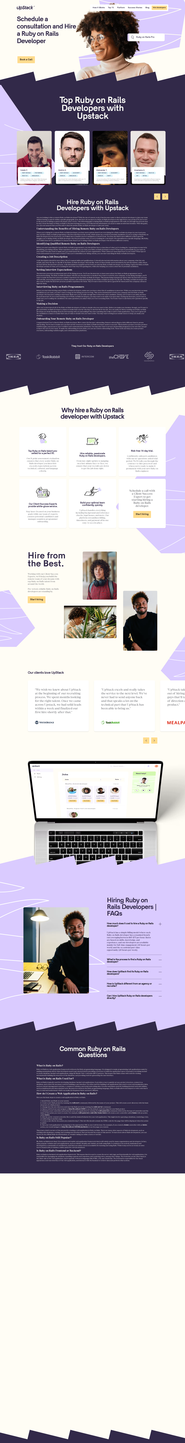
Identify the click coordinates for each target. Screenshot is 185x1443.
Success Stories (135, 8)
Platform (121, 8)
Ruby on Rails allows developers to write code (126, 1088)
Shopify (84, 1143)
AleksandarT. (101, 170)
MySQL (145, 175)
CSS (99, 1158)
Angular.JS (35, 175)
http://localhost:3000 (77, 1109)
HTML (95, 1158)
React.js (24, 175)
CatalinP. (24, 170)
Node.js (62, 175)
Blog (147, 8)
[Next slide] (165, 197)
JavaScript (76, 172)
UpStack (26, 8)
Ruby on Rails (26, 172)
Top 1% (111, 8)
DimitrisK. (62, 170)
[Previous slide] (157, 197)
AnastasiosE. (139, 170)
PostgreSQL (38, 172)
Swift (109, 175)
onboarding (100, 322)
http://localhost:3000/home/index (75, 1127)
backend (52, 1154)
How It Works (99, 8)
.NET (137, 175)
